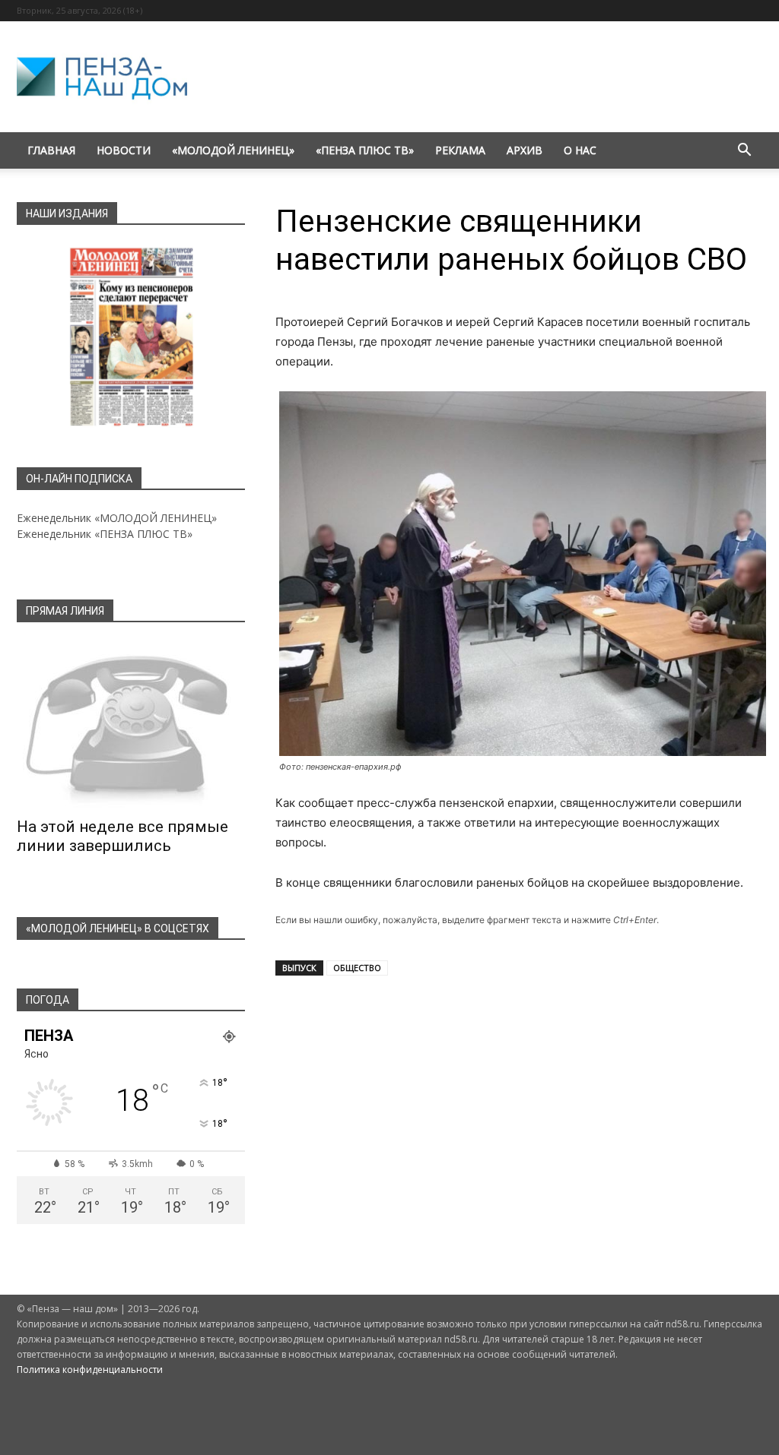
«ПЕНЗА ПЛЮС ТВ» (365, 150)
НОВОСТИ (124, 150)
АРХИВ (524, 150)
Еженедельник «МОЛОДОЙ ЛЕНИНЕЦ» (117, 518)
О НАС (580, 150)
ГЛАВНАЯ (51, 150)
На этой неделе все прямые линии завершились (122, 836)
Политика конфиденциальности (90, 1369)
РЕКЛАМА (460, 150)
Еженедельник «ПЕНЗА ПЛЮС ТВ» (104, 534)
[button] (744, 151)
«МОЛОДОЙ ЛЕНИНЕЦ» (233, 150)
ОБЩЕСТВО (357, 967)
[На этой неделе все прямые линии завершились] (131, 725)
